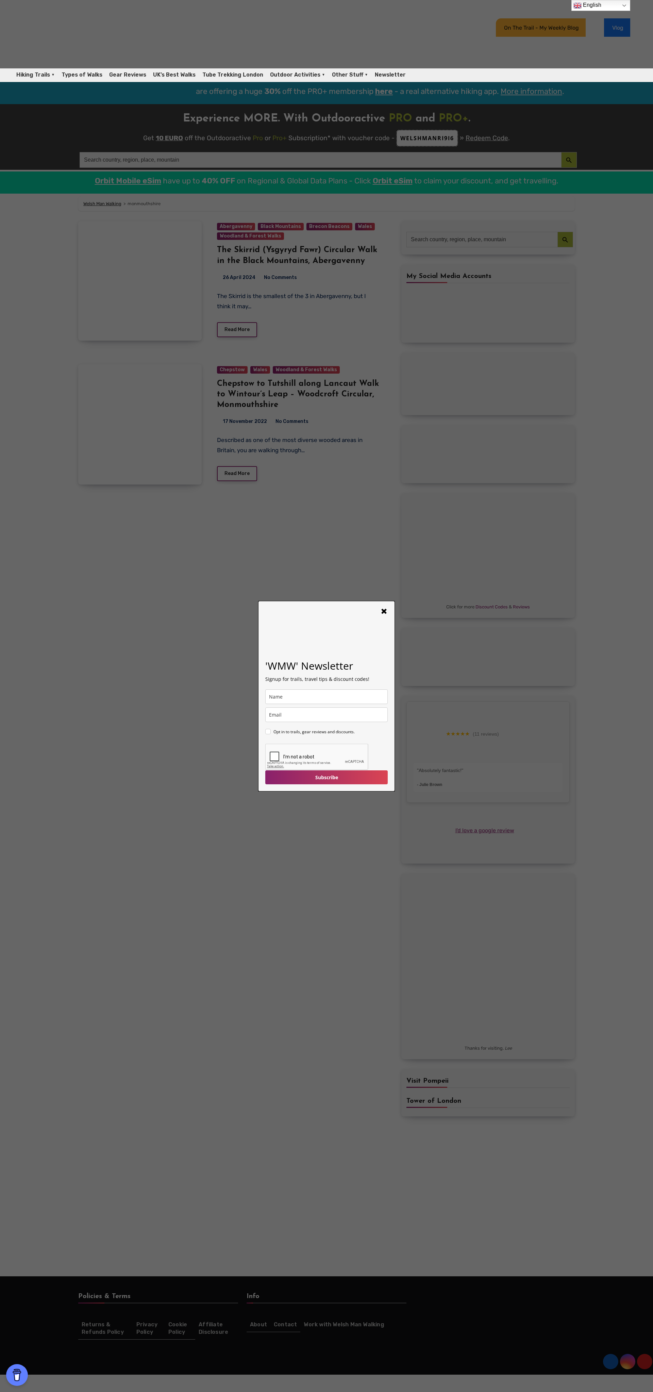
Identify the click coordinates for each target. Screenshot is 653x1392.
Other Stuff (347, 74)
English (591, 5)
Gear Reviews (127, 74)
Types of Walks (82, 74)
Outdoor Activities (295, 74)
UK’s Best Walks (174, 74)
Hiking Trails (33, 74)
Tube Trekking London (232, 74)
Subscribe (326, 777)
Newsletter (390, 74)
